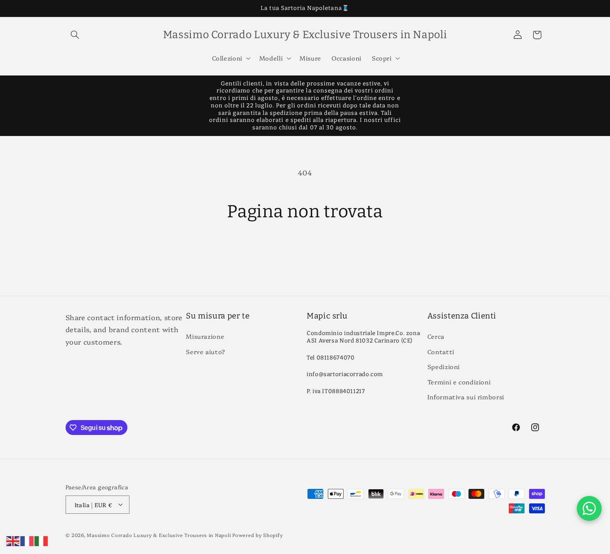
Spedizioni (443, 366)
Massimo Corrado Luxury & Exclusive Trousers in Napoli (159, 534)
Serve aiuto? (205, 351)
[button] (75, 34)
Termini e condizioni (459, 381)
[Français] (27, 539)
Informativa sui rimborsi (465, 396)
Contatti (440, 351)
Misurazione (205, 336)
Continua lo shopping (305, 255)
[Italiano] (41, 539)
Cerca (435, 336)
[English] (13, 539)
